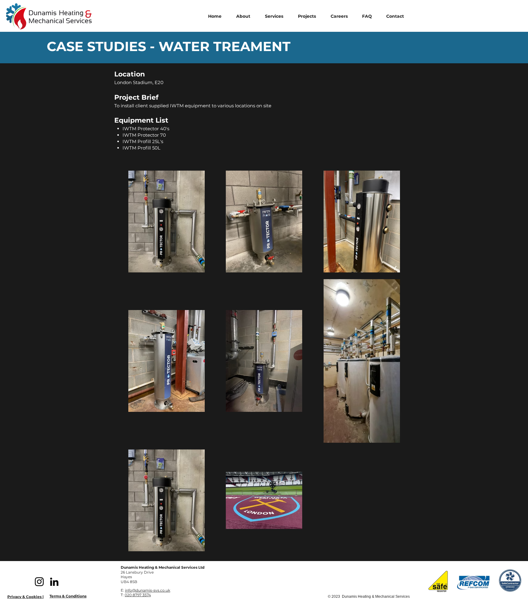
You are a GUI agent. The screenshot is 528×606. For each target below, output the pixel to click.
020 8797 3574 (138, 595)
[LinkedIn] (54, 582)
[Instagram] (39, 582)
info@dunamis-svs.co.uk (147, 590)
